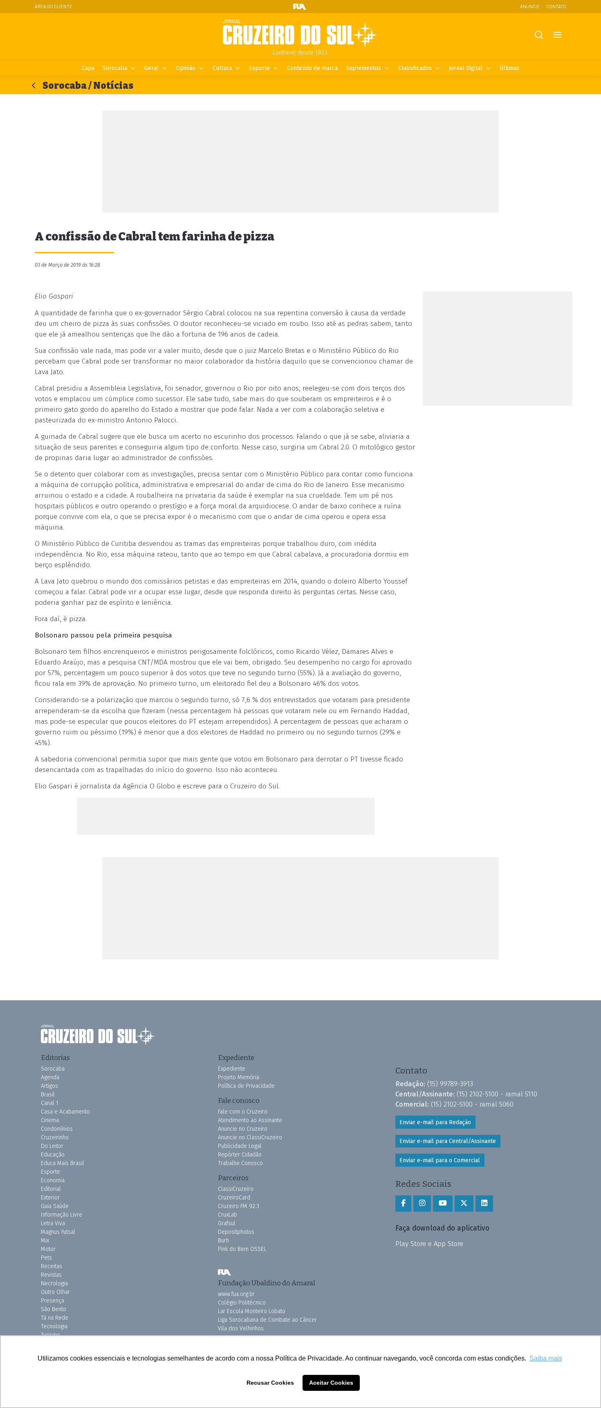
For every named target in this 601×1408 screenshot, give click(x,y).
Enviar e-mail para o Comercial (439, 1160)
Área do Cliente (53, 6)
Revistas (51, 1274)
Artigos (49, 1085)
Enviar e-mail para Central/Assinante (447, 1141)
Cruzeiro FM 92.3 (238, 1206)
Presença (52, 1300)
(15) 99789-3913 (450, 1084)
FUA (224, 1272)
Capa (88, 68)
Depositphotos (236, 1231)
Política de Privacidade (246, 1085)
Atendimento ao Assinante (250, 1120)
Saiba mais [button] (545, 1358)
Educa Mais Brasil (62, 1163)
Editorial (51, 1189)
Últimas (509, 68)
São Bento (53, 1309)
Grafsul (226, 1223)
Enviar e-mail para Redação (435, 1122)
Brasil (48, 1094)
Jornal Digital (465, 68)
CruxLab (227, 1214)
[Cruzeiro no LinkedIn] (484, 1203)
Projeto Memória (238, 1077)
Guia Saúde (55, 1206)
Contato (556, 6)
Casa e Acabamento (65, 1111)
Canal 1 (49, 1103)
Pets (46, 1257)
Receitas (51, 1266)
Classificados (415, 68)
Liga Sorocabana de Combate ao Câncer (267, 1319)
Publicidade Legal (240, 1146)
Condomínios (57, 1128)
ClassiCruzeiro (235, 1189)
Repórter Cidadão (240, 1154)
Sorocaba (115, 68)
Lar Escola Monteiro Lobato (251, 1311)
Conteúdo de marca (312, 68)
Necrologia (54, 1283)
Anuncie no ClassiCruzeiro (250, 1137)
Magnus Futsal (58, 1231)
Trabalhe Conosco (240, 1163)
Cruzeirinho (55, 1137)
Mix (45, 1240)
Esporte (259, 68)
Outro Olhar (55, 1292)
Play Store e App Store (429, 1244)
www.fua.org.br (236, 1294)
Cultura (222, 68)
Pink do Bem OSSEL (242, 1249)
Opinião (185, 68)
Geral (151, 68)
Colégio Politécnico (242, 1302)
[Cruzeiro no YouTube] (443, 1203)
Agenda (50, 1077)
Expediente (231, 1068)
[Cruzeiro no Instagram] (422, 1203)
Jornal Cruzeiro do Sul (300, 34)
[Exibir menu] (557, 35)
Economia (53, 1180)
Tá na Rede (54, 1317)
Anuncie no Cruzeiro (242, 1128)
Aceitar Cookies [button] (331, 1382)
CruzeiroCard (234, 1197)
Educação (53, 1154)
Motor (48, 1249)
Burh (223, 1240)
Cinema (50, 1120)
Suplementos (363, 68)
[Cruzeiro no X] (464, 1203)
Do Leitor (52, 1146)
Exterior (50, 1197)
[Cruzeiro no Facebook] (403, 1203)
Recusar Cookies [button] (270, 1382)
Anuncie (530, 6)
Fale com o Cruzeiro (242, 1111)
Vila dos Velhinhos (241, 1328)
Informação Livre (61, 1214)
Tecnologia (54, 1326)
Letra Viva (53, 1223)
